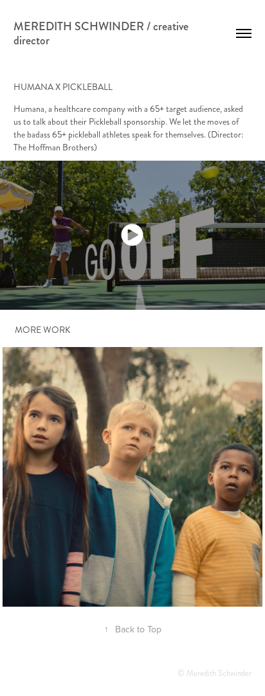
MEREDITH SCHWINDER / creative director (102, 33)
